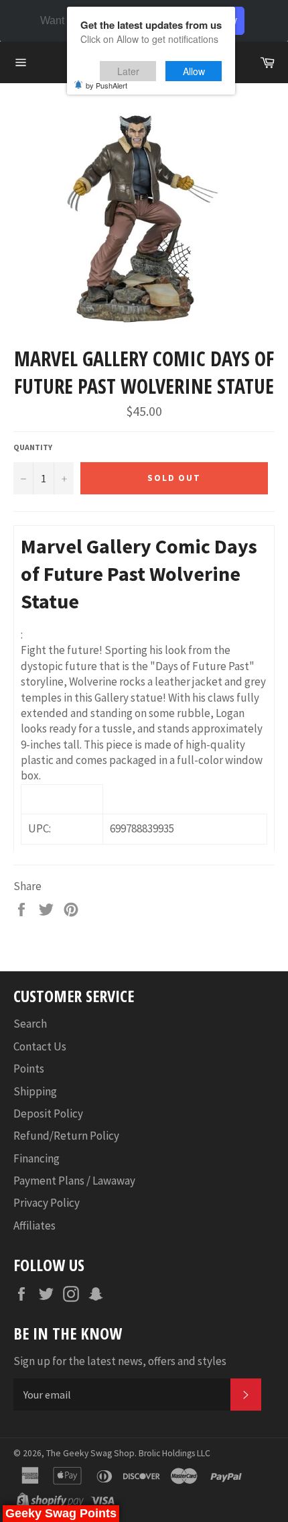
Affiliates (34, 1225)
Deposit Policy (48, 1113)
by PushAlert (106, 85)
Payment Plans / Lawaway (74, 1180)
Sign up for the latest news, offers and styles (119, 1361)
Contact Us (39, 1046)
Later (128, 71)
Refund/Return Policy (66, 1135)
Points (28, 1068)
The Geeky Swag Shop (90, 1453)
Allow (194, 71)
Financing (36, 1158)
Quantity (32, 447)
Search (30, 1023)
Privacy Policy (46, 1202)
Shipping (35, 1091)
